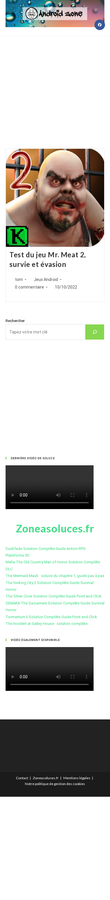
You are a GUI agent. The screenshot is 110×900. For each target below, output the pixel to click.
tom (19, 279)
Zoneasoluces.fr (46, 778)
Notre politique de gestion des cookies (55, 784)
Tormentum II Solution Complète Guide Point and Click (51, 617)
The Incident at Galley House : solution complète (46, 623)
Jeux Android (46, 279)
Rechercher (15, 321)
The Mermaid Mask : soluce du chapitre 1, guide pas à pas (55, 576)
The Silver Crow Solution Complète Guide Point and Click (53, 596)
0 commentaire (29, 287)
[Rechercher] (94, 332)
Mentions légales (76, 778)
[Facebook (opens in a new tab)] (99, 25)
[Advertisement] (55, 85)
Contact (22, 778)
